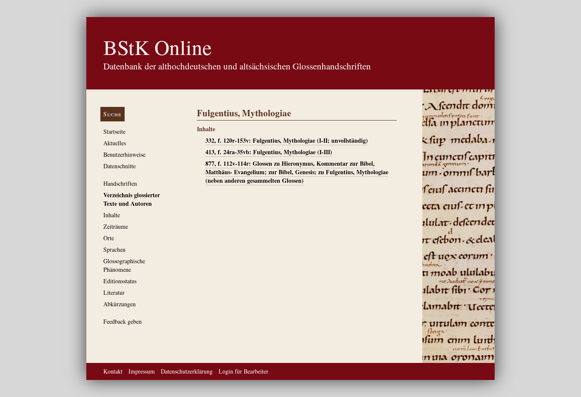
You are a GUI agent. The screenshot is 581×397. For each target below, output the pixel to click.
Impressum (141, 371)
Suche (112, 114)
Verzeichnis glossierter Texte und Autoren (131, 199)
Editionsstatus (120, 281)
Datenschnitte (119, 166)
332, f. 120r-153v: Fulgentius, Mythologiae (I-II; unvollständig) (286, 140)
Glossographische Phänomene (124, 265)
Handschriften (120, 183)
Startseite (114, 131)
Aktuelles (114, 143)
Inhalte (111, 215)
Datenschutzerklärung (187, 371)
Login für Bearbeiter (243, 371)
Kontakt (112, 371)
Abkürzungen (119, 304)
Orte (108, 238)
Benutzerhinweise (124, 154)
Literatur (114, 292)
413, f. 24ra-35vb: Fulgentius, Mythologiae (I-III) (268, 151)
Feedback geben (122, 321)
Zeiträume (115, 226)
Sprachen (114, 249)
